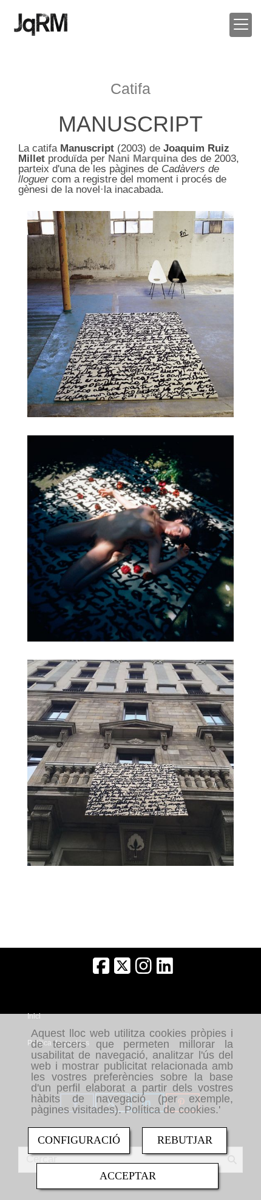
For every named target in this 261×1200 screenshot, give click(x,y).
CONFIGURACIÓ (79, 1140)
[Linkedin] (165, 969)
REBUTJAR (184, 1140)
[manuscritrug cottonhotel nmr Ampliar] (130, 763)
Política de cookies (169, 1110)
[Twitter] (122, 969)
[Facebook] (101, 969)
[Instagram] (143, 969)
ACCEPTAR (128, 1176)
